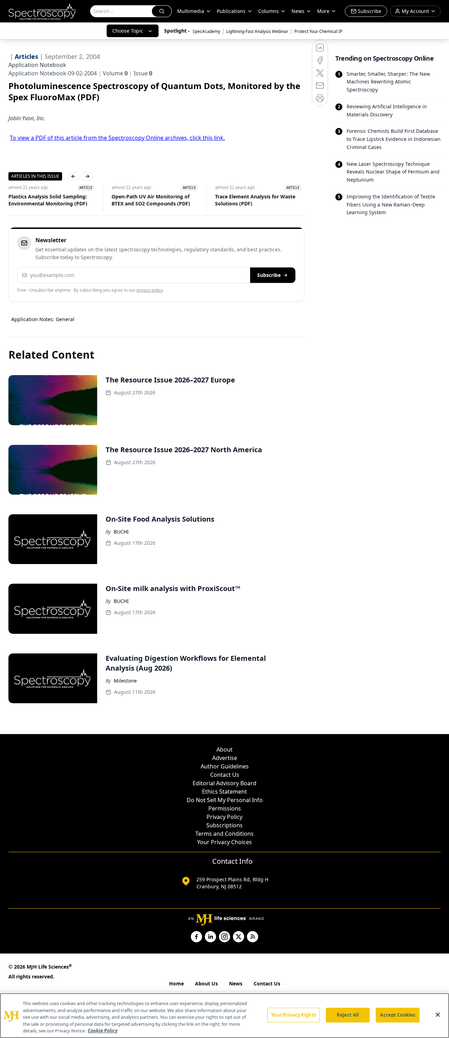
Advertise (224, 758)
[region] (224, 1015)
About (224, 749)
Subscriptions (224, 825)
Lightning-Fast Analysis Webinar (257, 31)
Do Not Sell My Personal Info (225, 800)
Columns (268, 11)
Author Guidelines (225, 766)
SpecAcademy (206, 31)
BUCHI (121, 531)
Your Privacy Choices (224, 842)
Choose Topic (127, 30)
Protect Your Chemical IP (318, 31)
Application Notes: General (42, 319)
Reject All (348, 1015)
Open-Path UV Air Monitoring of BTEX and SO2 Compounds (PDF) (90, 200)
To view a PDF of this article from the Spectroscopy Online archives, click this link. (117, 138)
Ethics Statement (224, 791)
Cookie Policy (103, 1030)
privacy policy (149, 290)
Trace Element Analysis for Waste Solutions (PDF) (194, 200)
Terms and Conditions (224, 833)
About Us (206, 983)
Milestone (125, 680)
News (235, 983)
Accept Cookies (397, 1015)
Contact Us (224, 775)
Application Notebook (37, 65)
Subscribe (269, 275)
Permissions (224, 808)
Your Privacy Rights (293, 1015)
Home (176, 983)
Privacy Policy (224, 817)
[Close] (437, 1015)
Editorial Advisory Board (224, 783)
